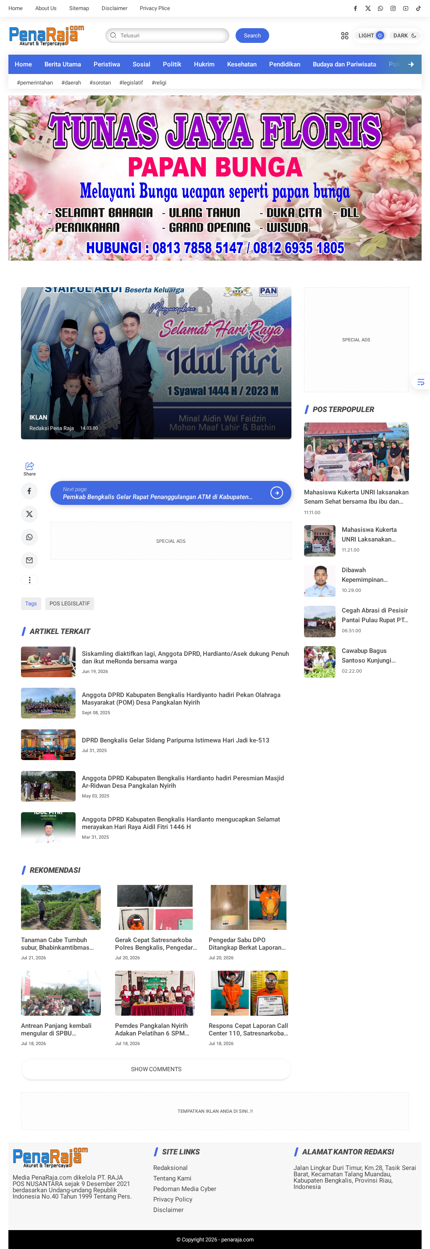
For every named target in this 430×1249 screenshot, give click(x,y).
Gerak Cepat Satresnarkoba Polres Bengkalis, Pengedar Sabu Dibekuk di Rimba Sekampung (154, 943)
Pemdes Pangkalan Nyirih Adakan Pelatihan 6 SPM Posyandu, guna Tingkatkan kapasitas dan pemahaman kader (154, 1029)
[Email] (29, 560)
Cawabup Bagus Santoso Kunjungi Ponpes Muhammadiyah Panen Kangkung (374, 656)
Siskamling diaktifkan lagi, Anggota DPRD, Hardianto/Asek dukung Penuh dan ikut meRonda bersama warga (185, 657)
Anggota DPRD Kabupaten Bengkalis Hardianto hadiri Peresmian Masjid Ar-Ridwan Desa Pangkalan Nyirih (183, 782)
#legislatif (131, 82)
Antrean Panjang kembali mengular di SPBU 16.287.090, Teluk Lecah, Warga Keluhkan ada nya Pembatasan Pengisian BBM (61, 1029)
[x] (368, 8)
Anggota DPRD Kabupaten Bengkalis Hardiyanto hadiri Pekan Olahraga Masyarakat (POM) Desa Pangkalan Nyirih (181, 698)
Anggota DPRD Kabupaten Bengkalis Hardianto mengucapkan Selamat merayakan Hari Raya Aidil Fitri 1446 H (181, 823)
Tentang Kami (172, 1178)
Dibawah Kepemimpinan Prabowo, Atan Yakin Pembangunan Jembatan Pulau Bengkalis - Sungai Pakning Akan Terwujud (375, 575)
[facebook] (355, 8)
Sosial (141, 64)
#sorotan (100, 82)
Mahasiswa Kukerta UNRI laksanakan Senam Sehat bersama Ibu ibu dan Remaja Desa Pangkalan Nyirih (356, 498)
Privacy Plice (155, 8)
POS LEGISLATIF (70, 603)
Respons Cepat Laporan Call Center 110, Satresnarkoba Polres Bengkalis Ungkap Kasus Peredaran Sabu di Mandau (248, 1029)
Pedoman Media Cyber (184, 1189)
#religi (159, 82)
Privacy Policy (172, 1199)
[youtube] (406, 8)
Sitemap (79, 8)
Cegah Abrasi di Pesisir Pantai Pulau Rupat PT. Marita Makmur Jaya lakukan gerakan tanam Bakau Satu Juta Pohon (375, 616)
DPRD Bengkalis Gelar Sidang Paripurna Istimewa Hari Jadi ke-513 (176, 740)
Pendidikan (284, 64)
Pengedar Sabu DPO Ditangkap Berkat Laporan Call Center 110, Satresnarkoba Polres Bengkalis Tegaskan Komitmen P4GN (245, 943)
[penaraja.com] (46, 35)
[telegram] (238, 615)
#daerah (71, 82)
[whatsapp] (381, 8)
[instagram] (393, 8)
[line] (261, 615)
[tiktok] (418, 8)
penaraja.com (237, 1239)
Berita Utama (63, 64)
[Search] (344, 35)
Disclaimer (114, 8)
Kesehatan (242, 64)
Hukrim (204, 64)
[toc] (421, 382)
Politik (172, 64)
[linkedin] (283, 615)
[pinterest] (215, 615)
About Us (46, 8)
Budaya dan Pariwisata (344, 64)
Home (15, 8)
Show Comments (156, 1069)
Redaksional (170, 1168)
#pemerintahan (35, 82)
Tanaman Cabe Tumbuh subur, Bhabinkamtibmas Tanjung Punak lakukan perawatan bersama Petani (58, 943)
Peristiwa (107, 64)
